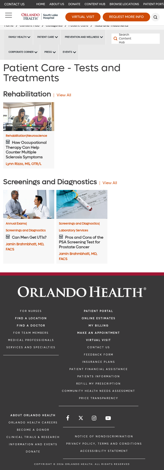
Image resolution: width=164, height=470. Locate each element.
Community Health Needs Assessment (98, 391)
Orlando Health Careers (33, 422)
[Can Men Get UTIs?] (28, 204)
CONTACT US (98, 347)
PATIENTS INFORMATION (98, 376)
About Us (56, 4)
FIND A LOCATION (31, 318)
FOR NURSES (31, 311)
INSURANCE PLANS (98, 362)
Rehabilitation (16, 136)
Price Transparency (98, 398)
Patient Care (45, 37)
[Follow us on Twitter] (80, 418)
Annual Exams (16, 224)
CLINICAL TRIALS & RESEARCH (33, 437)
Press (48, 52)
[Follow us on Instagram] (94, 418)
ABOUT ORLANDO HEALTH (33, 415)
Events (67, 52)
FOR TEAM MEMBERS (31, 333)
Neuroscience (37, 136)
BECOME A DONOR (33, 430)
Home (40, 4)
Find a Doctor (31, 325)
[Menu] (8, 17)
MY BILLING (99, 325)
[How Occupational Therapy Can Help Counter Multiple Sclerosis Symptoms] (28, 116)
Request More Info (126, 17)
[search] (155, 17)
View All (64, 95)
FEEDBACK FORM (98, 354)
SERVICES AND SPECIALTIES (31, 347)
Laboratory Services (73, 230)
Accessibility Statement (104, 451)
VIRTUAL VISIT (98, 340)
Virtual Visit (83, 17)
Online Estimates (99, 318)
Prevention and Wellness (82, 37)
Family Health (17, 37)
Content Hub (95, 4)
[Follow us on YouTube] (108, 418)
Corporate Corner (21, 52)
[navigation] (82, 4)
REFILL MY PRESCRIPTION (98, 383)
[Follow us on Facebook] (68, 418)
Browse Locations (124, 4)
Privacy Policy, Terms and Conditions (104, 443)
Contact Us (14, 4)
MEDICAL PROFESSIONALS (31, 340)
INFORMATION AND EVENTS (33, 444)
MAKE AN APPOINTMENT (98, 333)
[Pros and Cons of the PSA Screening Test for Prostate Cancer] (81, 204)
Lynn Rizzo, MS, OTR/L (24, 164)
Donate (74, 4)
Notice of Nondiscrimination (104, 436)
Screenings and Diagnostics (26, 230)
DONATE (33, 451)
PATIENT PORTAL (98, 311)
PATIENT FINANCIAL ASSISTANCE (98, 369)
